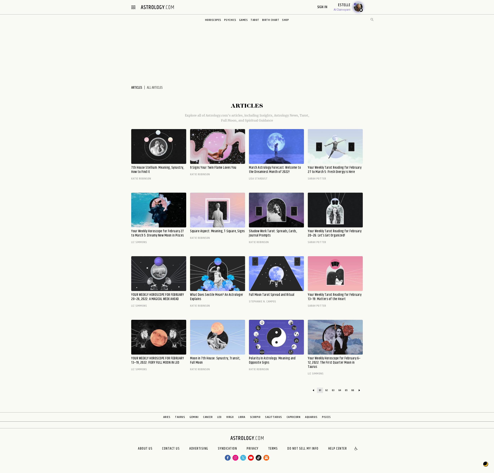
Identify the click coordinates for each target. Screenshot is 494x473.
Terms (273, 449)
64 (339, 390)
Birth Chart (270, 20)
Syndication (227, 449)
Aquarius (311, 417)
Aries (167, 417)
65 (346, 390)
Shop (285, 20)
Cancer (208, 417)
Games (243, 20)
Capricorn (294, 417)
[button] (356, 449)
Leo (219, 417)
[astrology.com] (157, 7)
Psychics (230, 20)
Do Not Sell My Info (303, 449)
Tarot (255, 20)
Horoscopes (213, 20)
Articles (136, 87)
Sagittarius (273, 417)
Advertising (198, 449)
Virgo (230, 417)
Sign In (322, 7)
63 (333, 390)
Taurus (180, 417)
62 (326, 390)
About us (145, 449)
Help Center (337, 449)
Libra (241, 417)
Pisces (326, 417)
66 (352, 390)
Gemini (194, 417)
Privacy (253, 449)
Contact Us (171, 449)
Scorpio (255, 417)
